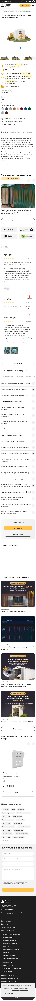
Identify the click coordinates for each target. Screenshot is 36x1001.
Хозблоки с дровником (8, 982)
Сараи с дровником (7, 930)
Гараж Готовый (6, 816)
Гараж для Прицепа (7, 833)
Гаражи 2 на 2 (5, 946)
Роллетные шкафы (7, 965)
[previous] (28, 180)
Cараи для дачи (6, 921)
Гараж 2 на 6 (21, 809)
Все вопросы (18, 534)
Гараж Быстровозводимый (23, 813)
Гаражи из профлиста (8, 955)
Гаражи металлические (8, 940)
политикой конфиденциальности (18, 883)
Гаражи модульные (7, 937)
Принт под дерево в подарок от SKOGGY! (15, 612)
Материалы (29, 376)
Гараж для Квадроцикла (24, 826)
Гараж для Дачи (21, 820)
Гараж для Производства (21, 833)
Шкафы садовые (6, 971)
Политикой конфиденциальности (20, 990)
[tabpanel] (18, 153)
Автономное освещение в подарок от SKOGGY (17, 722)
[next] (33, 180)
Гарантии (20, 376)
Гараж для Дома (6, 823)
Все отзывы (18, 363)
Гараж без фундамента (8, 813)
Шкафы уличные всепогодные (11, 968)
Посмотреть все (18, 221)
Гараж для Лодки (6, 830)
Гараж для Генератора (8, 820)
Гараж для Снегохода (18, 837)
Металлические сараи (8, 927)
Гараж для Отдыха (18, 830)
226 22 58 (8, 906)
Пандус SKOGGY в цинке (11, 773)
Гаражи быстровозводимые (10, 934)
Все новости (18, 729)
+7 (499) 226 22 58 (7, 2)
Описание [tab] (4, 132)
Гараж (13, 809)
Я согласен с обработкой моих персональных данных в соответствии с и (16, 883)
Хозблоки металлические (9, 979)
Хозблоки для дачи (7, 976)
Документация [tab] (28, 132)
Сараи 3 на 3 (5, 924)
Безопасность (10, 376)
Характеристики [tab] (15, 132)
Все (2, 376)
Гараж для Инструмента (8, 826)
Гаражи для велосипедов (9, 958)
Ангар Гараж (5, 809)
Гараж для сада (6, 837)
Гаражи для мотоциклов (9, 943)
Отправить (18, 890)
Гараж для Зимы (17, 823)
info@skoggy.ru (7, 909)
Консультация (25, 5)
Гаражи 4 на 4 (5, 952)
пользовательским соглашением (11, 884)
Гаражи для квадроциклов (10, 949)
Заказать (18, 997)
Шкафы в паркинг (7, 962)
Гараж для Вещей (17, 816)
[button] (7, 288)
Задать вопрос (18, 528)
